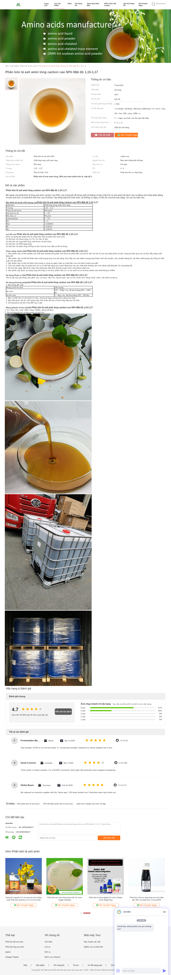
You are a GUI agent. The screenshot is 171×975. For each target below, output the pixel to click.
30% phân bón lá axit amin (64, 898)
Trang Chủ (46, 4)
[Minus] (164, 911)
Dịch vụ (47, 952)
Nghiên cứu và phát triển (93, 947)
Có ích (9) (124, 741)
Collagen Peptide (11, 957)
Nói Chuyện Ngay (143, 4)
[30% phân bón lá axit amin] (64, 876)
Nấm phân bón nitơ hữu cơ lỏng (105, 898)
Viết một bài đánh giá (63, 713)
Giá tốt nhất (104, 135)
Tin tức (76, 965)
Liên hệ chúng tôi (128, 4)
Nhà (25, 965)
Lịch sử (47, 947)
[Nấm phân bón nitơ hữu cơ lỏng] (105, 876)
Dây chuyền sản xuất (92, 942)
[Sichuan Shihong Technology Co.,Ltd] (18, 4)
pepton (8, 952)
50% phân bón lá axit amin (28, 804)
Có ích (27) (122, 785)
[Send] (164, 971)
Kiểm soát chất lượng (110, 4)
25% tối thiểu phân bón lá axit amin (58, 804)
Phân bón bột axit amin (14, 942)
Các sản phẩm (57, 4)
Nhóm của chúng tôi (52, 957)
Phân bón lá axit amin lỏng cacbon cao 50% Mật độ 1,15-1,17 (62, 66)
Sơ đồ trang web (95, 965)
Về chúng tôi (78, 4)
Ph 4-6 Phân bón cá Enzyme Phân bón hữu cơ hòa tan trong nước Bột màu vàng (146, 899)
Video (69, 4)
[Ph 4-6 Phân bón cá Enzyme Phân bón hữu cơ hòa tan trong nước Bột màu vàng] (146, 876)
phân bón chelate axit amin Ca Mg (91, 804)
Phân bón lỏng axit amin (14, 947)
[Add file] (118, 971)
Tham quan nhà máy (93, 4)
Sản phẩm (40, 965)
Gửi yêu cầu (109, 838)
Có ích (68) (122, 763)
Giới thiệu (48, 942)
